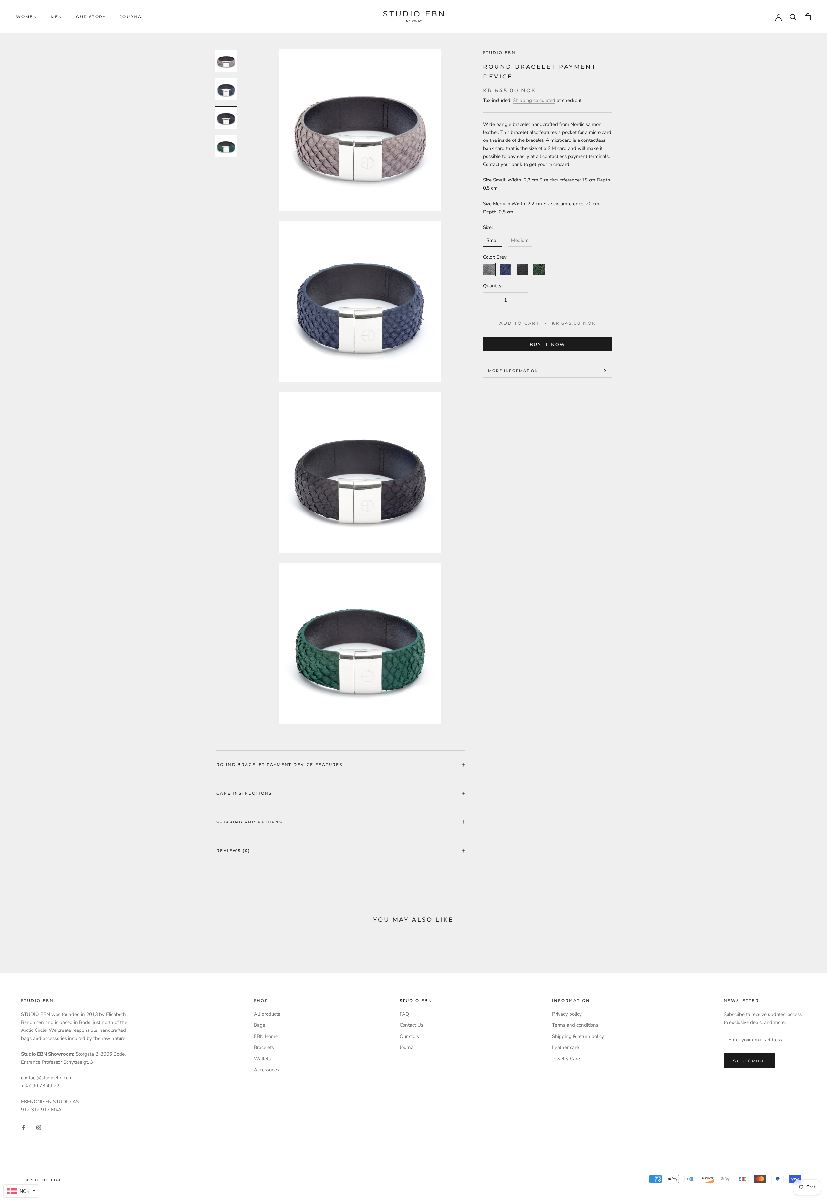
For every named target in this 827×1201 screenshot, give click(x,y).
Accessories (266, 1069)
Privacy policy (567, 1014)
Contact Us (411, 1025)
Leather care (565, 1047)
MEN (56, 16)
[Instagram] (38, 1127)
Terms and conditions (575, 1025)
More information (513, 370)
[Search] (793, 16)
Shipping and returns (249, 822)
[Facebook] (23, 1127)
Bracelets (264, 1047)
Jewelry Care (566, 1058)
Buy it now (548, 344)
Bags (259, 1025)
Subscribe (749, 1060)
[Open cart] (808, 16)
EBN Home (266, 1036)
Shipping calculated (534, 100)
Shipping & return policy (578, 1036)
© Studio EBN (43, 1180)
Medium (520, 240)
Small (493, 240)
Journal (132, 16)
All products (267, 1014)
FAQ (404, 1014)
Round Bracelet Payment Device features (279, 764)
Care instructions (244, 793)
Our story (91, 16)
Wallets (262, 1058)
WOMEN (26, 16)
